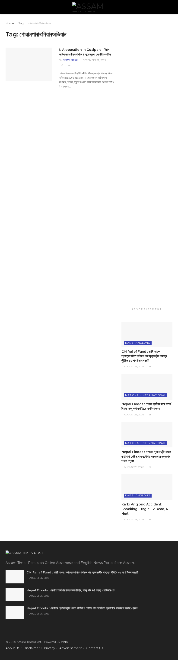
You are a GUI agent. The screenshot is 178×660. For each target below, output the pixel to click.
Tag (21, 23)
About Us (12, 648)
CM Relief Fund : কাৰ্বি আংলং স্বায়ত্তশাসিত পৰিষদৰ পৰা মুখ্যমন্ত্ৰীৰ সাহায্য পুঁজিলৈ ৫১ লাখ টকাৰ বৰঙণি (144, 356)
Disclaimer (32, 648)
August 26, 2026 (133, 366)
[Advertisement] (146, 163)
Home (10, 23)
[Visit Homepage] (89, 7)
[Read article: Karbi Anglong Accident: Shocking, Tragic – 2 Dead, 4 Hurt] (146, 487)
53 (149, 366)
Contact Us (94, 648)
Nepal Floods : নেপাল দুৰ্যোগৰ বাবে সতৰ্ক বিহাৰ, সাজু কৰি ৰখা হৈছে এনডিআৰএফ (146, 406)
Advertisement (70, 648)
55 (68, 65)
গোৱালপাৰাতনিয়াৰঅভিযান (40, 23)
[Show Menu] (8, 7)
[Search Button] (170, 7)
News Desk (70, 60)
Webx (64, 642)
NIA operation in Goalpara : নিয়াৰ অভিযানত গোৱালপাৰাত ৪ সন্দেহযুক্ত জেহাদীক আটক (85, 52)
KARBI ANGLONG (137, 342)
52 (149, 467)
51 (149, 414)
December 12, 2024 (94, 60)
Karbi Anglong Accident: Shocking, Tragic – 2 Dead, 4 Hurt (144, 508)
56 (149, 519)
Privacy (49, 648)
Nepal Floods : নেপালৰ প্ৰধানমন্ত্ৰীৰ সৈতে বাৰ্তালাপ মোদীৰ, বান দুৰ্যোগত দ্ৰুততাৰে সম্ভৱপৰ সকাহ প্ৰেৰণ (146, 456)
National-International (145, 395)
